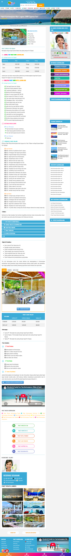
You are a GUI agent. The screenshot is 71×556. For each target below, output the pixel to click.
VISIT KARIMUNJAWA (29, 549)
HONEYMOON (31, 8)
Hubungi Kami (3, 543)
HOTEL (12, 8)
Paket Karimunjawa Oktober (56, 186)
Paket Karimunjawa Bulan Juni (56, 178)
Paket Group (15, 543)
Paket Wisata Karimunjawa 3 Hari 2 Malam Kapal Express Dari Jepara (63, 156)
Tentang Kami (3, 541)
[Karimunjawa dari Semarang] (60, 75)
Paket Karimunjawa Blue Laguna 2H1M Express (12, 510)
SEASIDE (4, 270)
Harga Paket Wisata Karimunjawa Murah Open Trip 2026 (63, 127)
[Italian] (58, 33)
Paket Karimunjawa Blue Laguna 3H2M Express (34, 497)
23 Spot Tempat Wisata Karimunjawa (57, 215)
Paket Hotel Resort (16, 545)
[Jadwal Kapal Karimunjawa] (60, 72)
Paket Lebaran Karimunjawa (56, 194)
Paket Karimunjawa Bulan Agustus (57, 182)
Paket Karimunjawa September (56, 184)
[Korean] (65, 33)
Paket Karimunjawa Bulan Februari (57, 170)
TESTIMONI (28, 547)
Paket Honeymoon (16, 541)
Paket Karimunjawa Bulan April (56, 174)
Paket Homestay (16, 547)
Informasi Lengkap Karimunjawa (57, 205)
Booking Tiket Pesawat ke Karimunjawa (58, 209)
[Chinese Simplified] (67, 33)
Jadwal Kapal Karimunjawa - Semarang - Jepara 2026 (63, 133)
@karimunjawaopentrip (30, 545)
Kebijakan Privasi (4, 547)
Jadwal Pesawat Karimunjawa (56, 211)
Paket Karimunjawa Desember (56, 190)
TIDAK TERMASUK (9, 230)
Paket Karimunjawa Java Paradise (11, 417)
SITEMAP (53, 8)
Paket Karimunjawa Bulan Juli (56, 180)
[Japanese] (63, 33)
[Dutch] (59, 33)
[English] (52, 33)
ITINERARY (25, 8)
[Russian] (60, 33)
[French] (53, 33)
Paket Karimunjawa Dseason (38, 415)
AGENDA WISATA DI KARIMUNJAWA (13, 224)
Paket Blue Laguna (6, 25)
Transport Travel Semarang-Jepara (57, 213)
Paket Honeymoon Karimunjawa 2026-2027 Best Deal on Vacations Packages (62, 142)
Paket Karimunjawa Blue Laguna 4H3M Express (12, 497)
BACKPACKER (43, 8)
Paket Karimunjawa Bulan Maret (57, 172)
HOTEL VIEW (15, 270)
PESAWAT (7, 8)
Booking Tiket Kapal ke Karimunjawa (57, 207)
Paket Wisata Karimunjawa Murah (12, 413)
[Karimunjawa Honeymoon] (60, 83)
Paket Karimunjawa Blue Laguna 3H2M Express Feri (12, 523)
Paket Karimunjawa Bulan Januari (57, 168)
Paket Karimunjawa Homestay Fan (31, 413)
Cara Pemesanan (4, 545)
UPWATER (9, 270)
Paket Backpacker (16, 549)
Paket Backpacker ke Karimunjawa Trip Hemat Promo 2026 (62, 149)
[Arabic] (66, 33)
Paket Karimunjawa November (56, 188)
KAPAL (3, 8)
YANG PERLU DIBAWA (10, 227)
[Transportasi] (60, 91)
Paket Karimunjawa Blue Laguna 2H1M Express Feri (34, 523)
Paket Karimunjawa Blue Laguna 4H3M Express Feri (34, 510)
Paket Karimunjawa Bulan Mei (56, 176)
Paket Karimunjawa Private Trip (27, 417)
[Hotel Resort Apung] (60, 79)
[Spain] (56, 33)
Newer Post (13, 532)
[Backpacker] (60, 87)
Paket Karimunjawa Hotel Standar (22, 415)
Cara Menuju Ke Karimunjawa (56, 203)
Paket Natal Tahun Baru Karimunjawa (58, 192)
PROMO (48, 8)
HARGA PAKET (18, 8)
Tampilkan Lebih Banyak (31, 532)
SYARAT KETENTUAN (10, 233)
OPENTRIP (37, 8)
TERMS (58, 8)
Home (2, 25)
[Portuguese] (62, 33)
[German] (55, 33)
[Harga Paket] (60, 68)
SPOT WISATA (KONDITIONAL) (12, 221)
